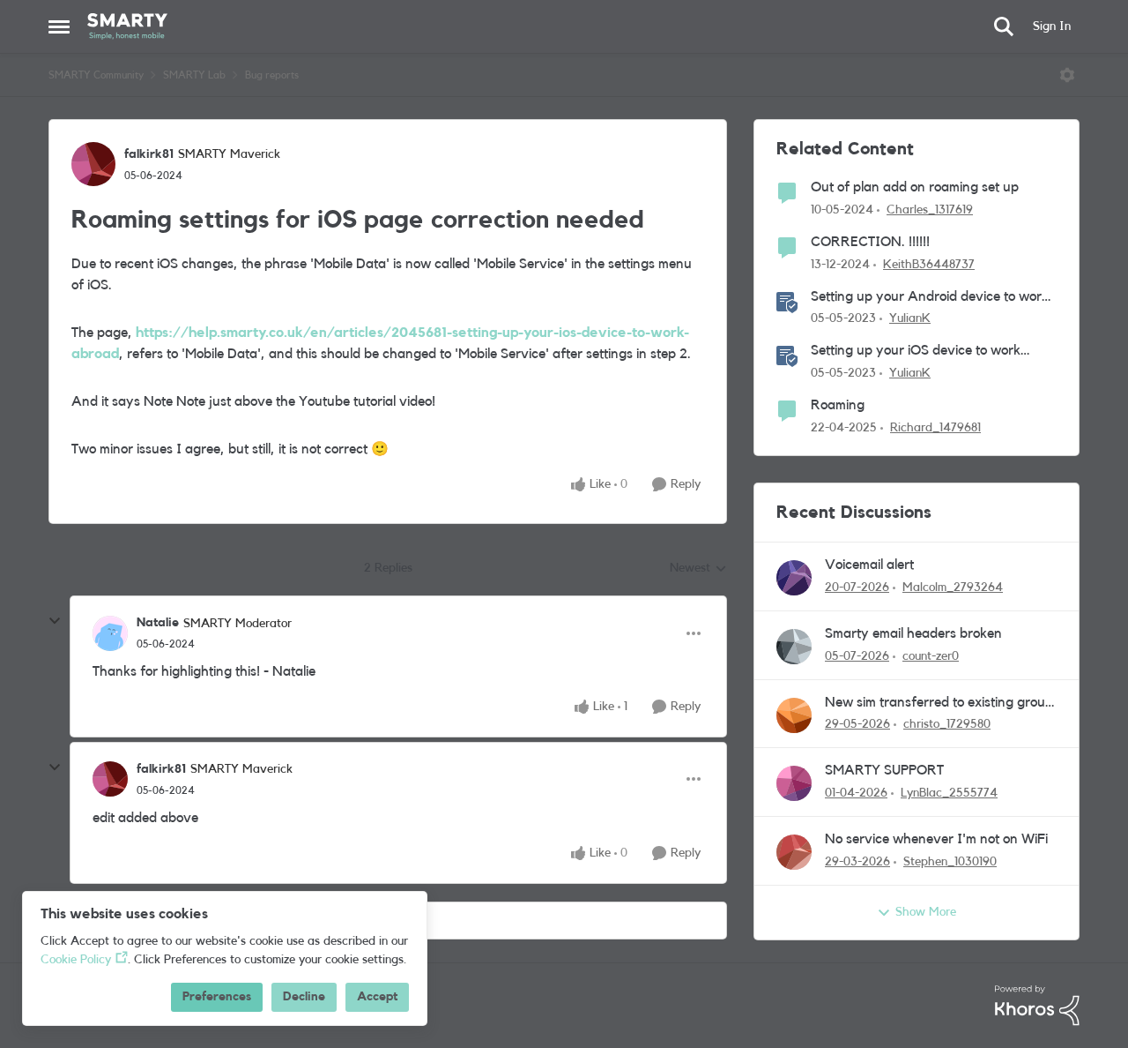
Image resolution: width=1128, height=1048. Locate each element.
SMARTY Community (96, 75)
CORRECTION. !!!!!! (870, 242)
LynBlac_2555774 (949, 793)
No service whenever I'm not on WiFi (936, 839)
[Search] (1003, 26)
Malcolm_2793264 (952, 587)
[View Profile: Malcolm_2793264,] (794, 577)
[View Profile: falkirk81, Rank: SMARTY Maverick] (93, 164)
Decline (304, 997)
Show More (925, 912)
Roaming (838, 405)
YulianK (910, 318)
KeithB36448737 (929, 264)
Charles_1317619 (930, 210)
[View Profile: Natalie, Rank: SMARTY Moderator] (110, 633)
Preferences (216, 997)
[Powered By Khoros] (1037, 1005)
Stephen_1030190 (950, 862)
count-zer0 (930, 656)
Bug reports (272, 75)
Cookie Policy (76, 960)
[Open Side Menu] (59, 26)
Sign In (1052, 26)
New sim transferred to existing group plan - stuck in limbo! (939, 703)
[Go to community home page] (127, 26)
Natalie (158, 623)
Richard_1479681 (935, 428)
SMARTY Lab (194, 75)
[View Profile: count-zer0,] (794, 646)
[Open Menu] (1067, 75)
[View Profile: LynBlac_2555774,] (794, 783)
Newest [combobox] (698, 570)
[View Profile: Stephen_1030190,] (794, 852)
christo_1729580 (947, 724)
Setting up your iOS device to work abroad (915, 351)
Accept (377, 997)
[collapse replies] (54, 621)
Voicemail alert (869, 565)
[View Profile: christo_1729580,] (794, 715)
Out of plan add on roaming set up (915, 187)
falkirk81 (149, 154)
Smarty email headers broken (913, 633)
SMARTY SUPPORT (884, 770)
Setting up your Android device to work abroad (930, 297)
